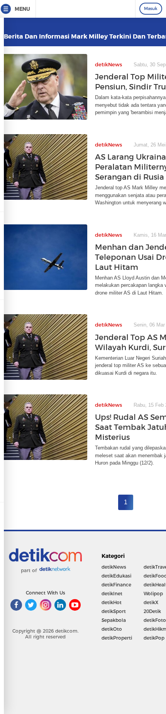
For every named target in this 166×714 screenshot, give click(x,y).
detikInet (112, 593)
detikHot (112, 602)
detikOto (112, 629)
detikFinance (116, 585)
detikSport (114, 611)
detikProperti (117, 638)
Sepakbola (114, 620)
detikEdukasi (116, 576)
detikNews (114, 567)
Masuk (151, 8)
